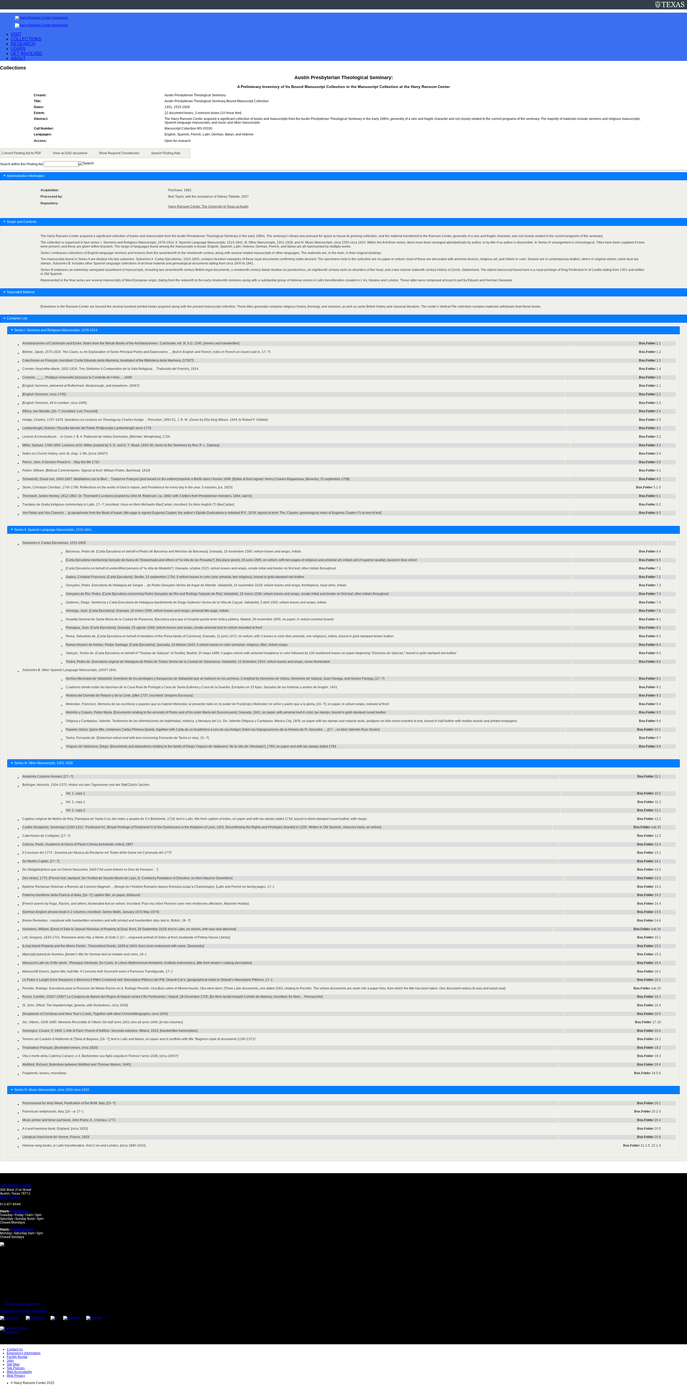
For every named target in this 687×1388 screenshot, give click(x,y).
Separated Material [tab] (21, 292)
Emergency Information (24, 1353)
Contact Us (15, 1349)
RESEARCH (23, 44)
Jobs (10, 1361)
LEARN (18, 48)
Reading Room (22, 1229)
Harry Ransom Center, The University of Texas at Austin (208, 206)
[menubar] (95, 153)
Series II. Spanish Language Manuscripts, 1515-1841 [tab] (53, 530)
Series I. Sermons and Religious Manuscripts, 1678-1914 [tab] (56, 330)
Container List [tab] (17, 318)
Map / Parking (10, 1197)
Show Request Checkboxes (119, 153)
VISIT (16, 34)
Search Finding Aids (165, 153)
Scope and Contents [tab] (21, 222)
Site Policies (16, 1368)
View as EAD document (70, 153)
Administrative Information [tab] (26, 176)
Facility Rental (17, 1357)
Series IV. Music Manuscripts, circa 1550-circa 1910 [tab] (52, 1090)
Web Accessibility (19, 1372)
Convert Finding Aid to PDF (21, 153)
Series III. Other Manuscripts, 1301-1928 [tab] (44, 763)
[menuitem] (22, 153)
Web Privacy (16, 1376)
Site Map (13, 1364)
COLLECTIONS (26, 39)
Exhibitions (19, 1211)
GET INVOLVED (26, 53)
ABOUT (18, 58)
